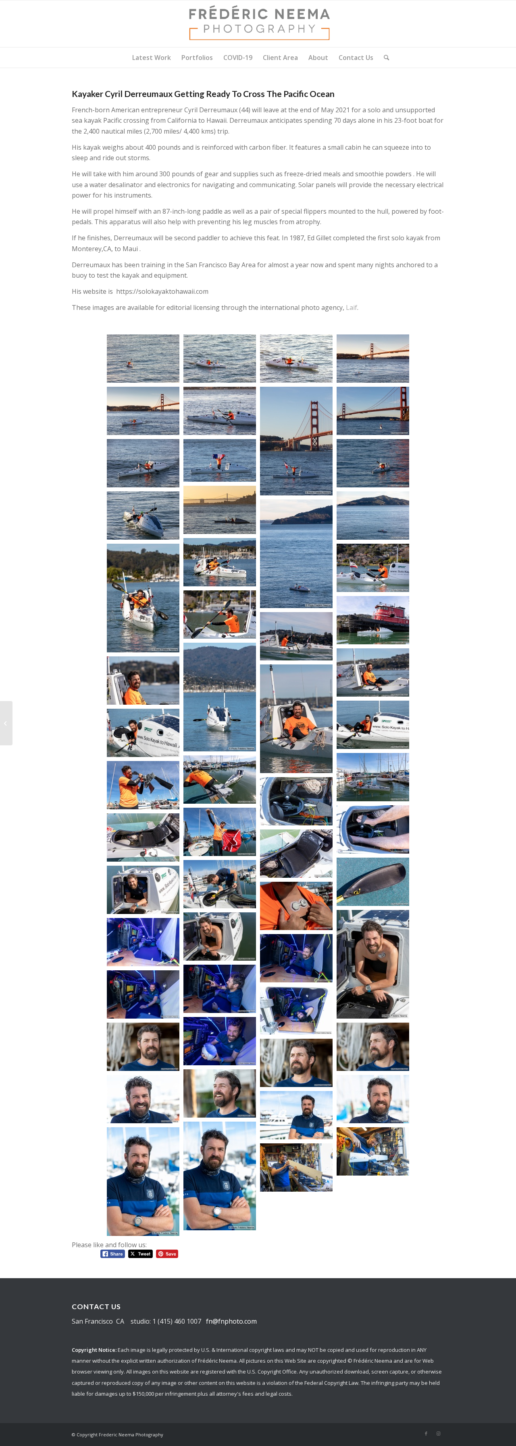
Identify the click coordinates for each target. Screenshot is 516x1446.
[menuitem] (151, 57)
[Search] (384, 57)
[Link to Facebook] (426, 1433)
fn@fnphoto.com (231, 1321)
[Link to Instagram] (438, 1433)
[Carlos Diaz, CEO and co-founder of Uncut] (6, 723)
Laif (351, 307)
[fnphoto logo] (258, 23)
